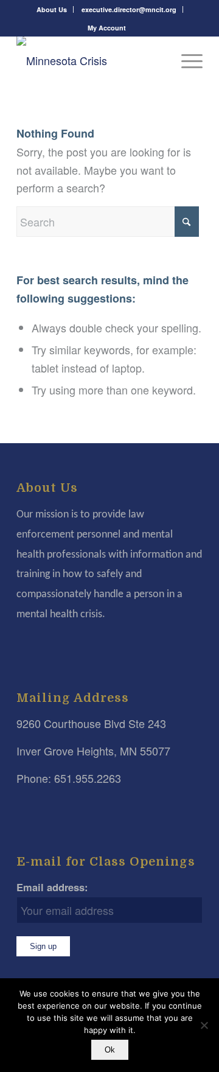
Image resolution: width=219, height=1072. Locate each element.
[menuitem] (52, 9)
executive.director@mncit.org (129, 9)
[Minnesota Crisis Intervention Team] (90, 60)
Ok (110, 1049)
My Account (107, 27)
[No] (204, 1025)
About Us (51, 9)
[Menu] (186, 60)
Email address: (52, 887)
